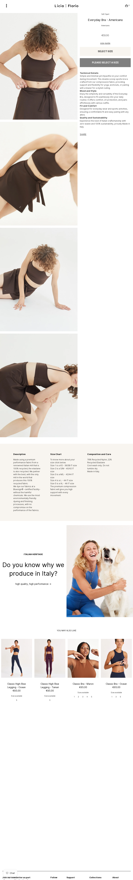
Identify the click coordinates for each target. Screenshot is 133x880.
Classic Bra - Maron (83, 684)
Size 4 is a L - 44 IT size (61, 480)
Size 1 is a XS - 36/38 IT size (63, 465)
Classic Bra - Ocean (116, 684)
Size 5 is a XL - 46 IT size (62, 483)
